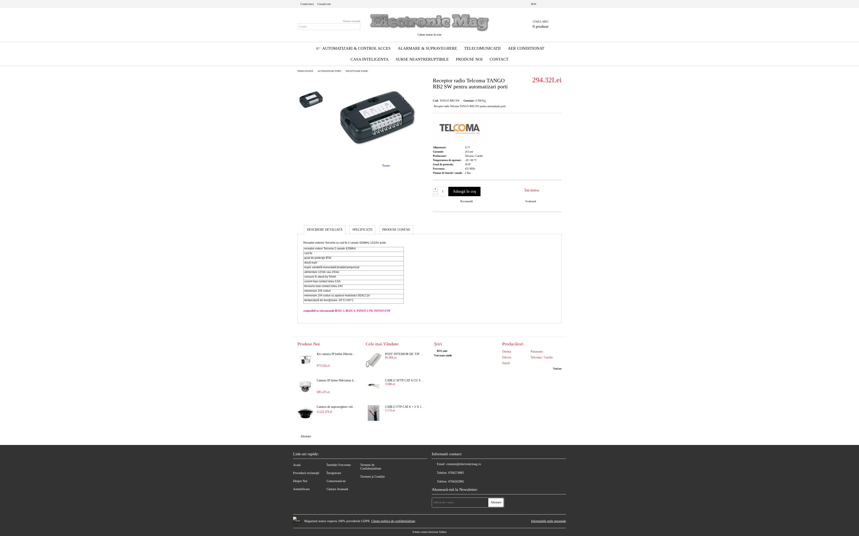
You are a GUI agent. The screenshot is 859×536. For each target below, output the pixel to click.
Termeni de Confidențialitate (370, 466)
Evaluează (530, 201)
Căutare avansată (351, 21)
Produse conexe (396, 229)
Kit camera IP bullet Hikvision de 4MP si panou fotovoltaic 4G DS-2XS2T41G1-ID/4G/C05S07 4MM (337, 354)
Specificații (362, 229)
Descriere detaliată (324, 229)
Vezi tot (557, 368)
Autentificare (301, 489)
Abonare (305, 436)
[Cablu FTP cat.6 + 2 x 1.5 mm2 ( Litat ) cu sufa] (373, 413)
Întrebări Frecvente (339, 465)
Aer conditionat (526, 48)
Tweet (386, 165)
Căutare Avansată (337, 489)
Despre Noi (300, 481)
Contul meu (306, 4)
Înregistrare (334, 473)
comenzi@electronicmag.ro (463, 464)
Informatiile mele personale (548, 521)
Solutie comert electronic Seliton (429, 532)
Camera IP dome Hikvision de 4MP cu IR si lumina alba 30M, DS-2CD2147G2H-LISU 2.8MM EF (337, 380)
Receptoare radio (357, 71)
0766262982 (456, 481)
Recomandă (466, 201)
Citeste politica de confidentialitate (393, 521)
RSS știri (442, 351)
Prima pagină (305, 71)
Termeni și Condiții (372, 476)
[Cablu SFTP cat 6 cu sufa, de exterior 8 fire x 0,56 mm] (373, 386)
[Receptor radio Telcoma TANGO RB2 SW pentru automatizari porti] (377, 155)
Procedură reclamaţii (306, 473)
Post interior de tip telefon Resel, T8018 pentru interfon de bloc (405, 354)
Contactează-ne (336, 481)
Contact (499, 59)
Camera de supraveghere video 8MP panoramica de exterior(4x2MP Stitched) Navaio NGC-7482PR (337, 406)
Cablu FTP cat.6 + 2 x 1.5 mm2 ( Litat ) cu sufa (405, 406)
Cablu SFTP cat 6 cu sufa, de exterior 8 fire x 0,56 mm (405, 380)
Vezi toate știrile (443, 355)
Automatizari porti (329, 71)
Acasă (296, 465)
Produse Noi (469, 59)
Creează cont (324, 4)
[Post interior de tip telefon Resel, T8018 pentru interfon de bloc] (373, 360)
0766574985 (456, 472)
